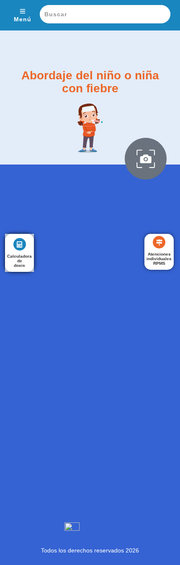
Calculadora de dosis (19, 261)
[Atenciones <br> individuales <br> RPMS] (159, 242)
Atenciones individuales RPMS (159, 259)
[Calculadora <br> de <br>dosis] (19, 244)
